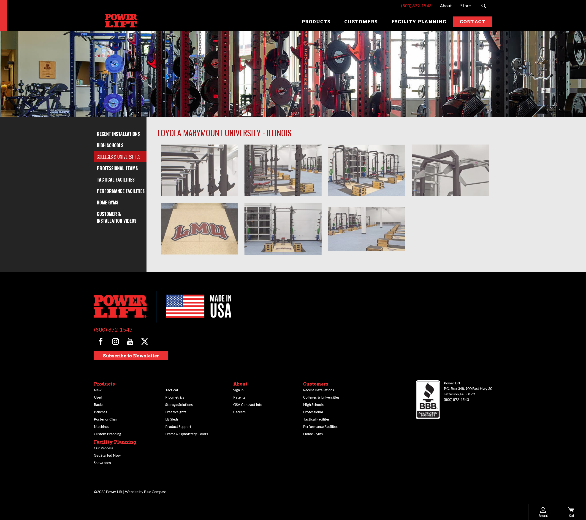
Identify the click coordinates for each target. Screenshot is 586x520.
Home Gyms (107, 202)
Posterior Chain (106, 419)
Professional (313, 412)
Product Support (178, 426)
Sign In (238, 390)
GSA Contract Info (247, 404)
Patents (239, 397)
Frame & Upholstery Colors (186, 434)
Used (98, 397)
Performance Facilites (320, 426)
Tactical (171, 390)
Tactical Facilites (316, 419)
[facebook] (101, 341)
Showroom (102, 462)
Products (104, 384)
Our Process (103, 448)
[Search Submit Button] (483, 6)
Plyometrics (174, 397)
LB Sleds (172, 419)
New (97, 390)
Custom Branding (107, 434)
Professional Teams (117, 168)
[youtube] (130, 341)
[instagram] (115, 341)
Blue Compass (155, 491)
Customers (315, 384)
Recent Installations (118, 133)
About (240, 384)
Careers (239, 412)
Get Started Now (107, 455)
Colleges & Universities (118, 156)
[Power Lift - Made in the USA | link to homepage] (120, 21)
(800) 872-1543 (113, 329)
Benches (100, 412)
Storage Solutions (179, 404)
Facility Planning (115, 442)
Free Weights (175, 412)
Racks (98, 404)
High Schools (110, 145)
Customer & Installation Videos (116, 217)
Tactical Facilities (116, 179)
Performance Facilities (121, 191)
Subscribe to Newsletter (131, 356)
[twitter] (145, 341)
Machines (101, 426)
